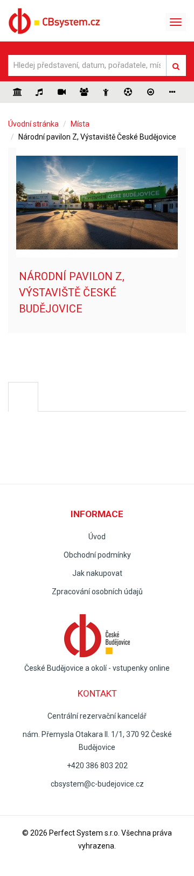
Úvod (97, 536)
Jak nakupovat (97, 573)
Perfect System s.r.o (83, 833)
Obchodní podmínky (97, 555)
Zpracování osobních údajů (97, 591)
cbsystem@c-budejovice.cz (97, 784)
